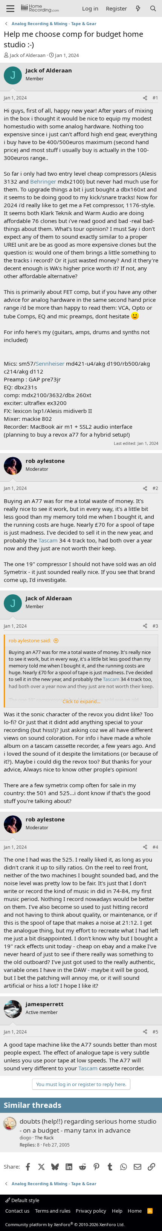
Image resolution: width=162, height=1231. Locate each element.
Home (135, 1210)
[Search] (153, 8)
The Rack (44, 1138)
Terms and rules (52, 1210)
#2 (155, 488)
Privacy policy (91, 1210)
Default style (24, 1200)
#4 (155, 847)
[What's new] (138, 8)
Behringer (43, 181)
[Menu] (10, 8)
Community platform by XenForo (65, 1224)
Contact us (17, 1210)
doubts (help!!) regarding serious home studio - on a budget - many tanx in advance (88, 1126)
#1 (155, 98)
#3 (155, 626)
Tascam (48, 540)
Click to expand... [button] (81, 701)
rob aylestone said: (30, 640)
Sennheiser (50, 363)
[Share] (145, 98)
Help (117, 1210)
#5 (155, 1032)
